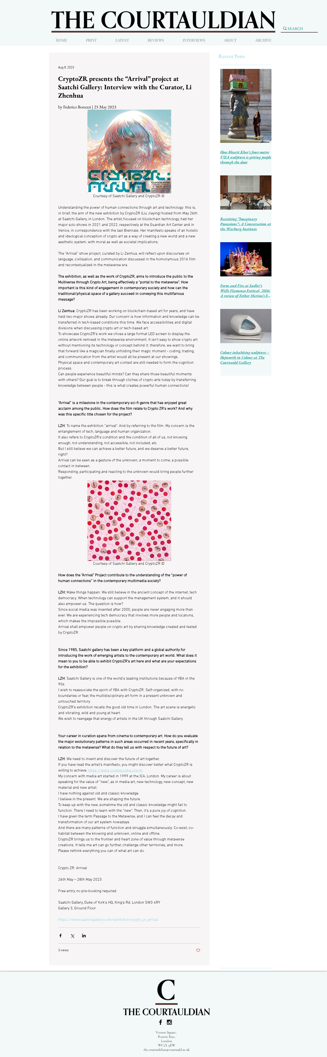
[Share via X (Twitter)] (72, 935)
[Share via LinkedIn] (84, 935)
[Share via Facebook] (60, 935)
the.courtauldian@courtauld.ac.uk (167, 1049)
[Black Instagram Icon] (169, 1022)
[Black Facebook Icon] (160, 1022)
